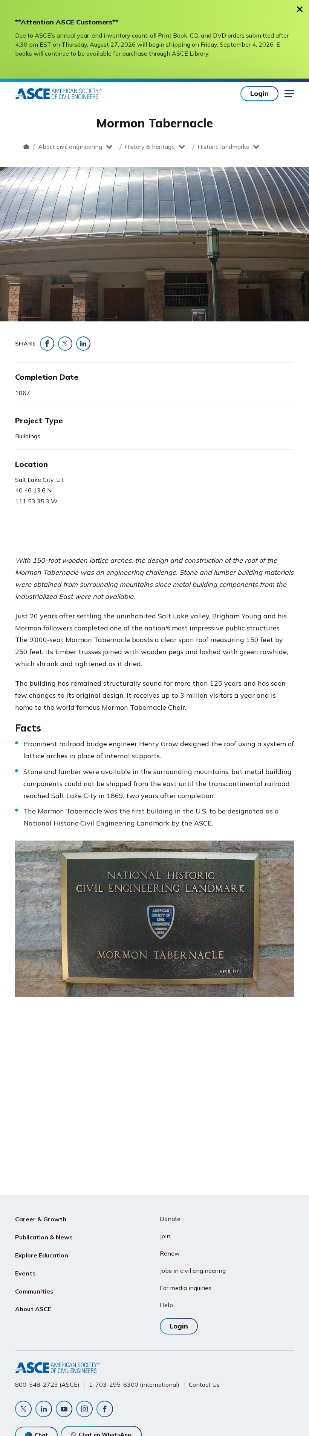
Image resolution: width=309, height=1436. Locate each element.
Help (166, 1305)
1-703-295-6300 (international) (134, 1384)
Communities (34, 1291)
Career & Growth (40, 1219)
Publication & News (44, 1237)
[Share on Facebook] (47, 343)
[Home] (26, 146)
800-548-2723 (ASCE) (47, 1384)
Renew (170, 1253)
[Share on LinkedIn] (83, 343)
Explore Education (41, 1255)
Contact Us (204, 1384)
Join (165, 1236)
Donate (170, 1218)
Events (25, 1273)
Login (259, 93)
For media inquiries (185, 1288)
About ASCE (33, 1309)
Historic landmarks (223, 146)
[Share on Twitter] (65, 343)
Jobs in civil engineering (193, 1270)
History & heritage (150, 146)
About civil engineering (70, 146)
